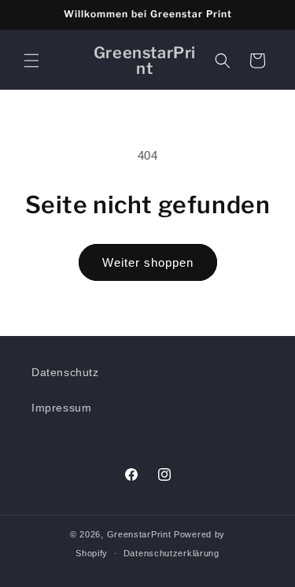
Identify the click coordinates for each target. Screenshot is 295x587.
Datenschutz (65, 372)
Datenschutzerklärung (171, 553)
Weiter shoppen (148, 262)
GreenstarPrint (139, 534)
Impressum (61, 407)
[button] (31, 60)
